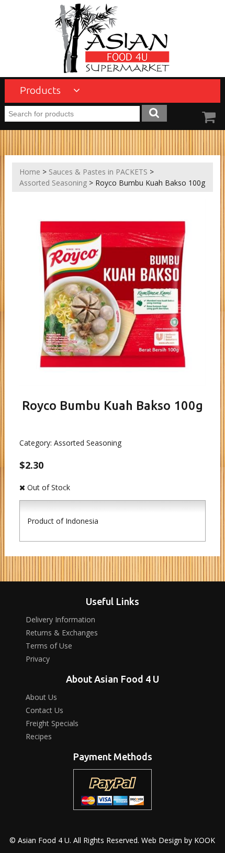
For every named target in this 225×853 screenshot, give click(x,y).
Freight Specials (52, 723)
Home (29, 172)
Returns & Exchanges (62, 633)
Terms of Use (49, 646)
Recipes (39, 736)
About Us (41, 697)
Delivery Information (60, 619)
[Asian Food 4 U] (112, 38)
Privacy (38, 659)
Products (41, 90)
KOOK (204, 840)
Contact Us (44, 710)
